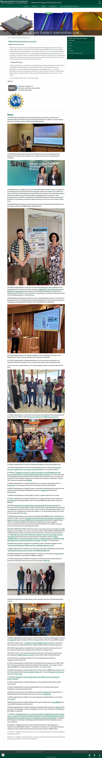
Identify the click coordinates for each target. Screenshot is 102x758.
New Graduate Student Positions (69, 6)
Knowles (10, 485)
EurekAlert (46, 692)
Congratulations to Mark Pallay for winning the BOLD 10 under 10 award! (36, 505)
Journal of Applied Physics (32, 672)
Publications (52, 6)
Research (34, 6)
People (43, 6)
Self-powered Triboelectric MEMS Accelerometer (42, 417)
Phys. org (18, 674)
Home (8, 37)
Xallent (46, 560)
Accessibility (75, 751)
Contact (26, 6)
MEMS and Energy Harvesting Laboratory (46, 2)
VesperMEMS (56, 702)
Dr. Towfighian (46, 694)
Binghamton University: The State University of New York (14, 2)
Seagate (44, 490)
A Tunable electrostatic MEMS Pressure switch (38, 643)
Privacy (87, 751)
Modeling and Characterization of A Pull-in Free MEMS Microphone (28, 550)
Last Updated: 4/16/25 (51, 757)
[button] (3, 755)
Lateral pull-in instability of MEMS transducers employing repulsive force (30, 545)
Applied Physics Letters (25, 655)
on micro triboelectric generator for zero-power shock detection (34, 468)
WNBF (29, 480)
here (32, 295)
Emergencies (82, 751)
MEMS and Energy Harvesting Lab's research (22, 41)
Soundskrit (11, 500)
